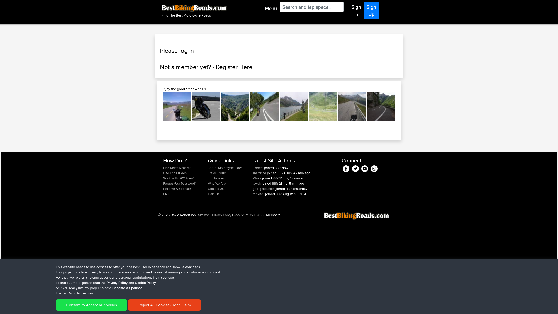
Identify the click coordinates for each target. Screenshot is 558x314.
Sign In (356, 10)
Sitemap (204, 215)
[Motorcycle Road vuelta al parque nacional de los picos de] (381, 106)
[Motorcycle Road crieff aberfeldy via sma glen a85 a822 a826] (264, 106)
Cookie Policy (243, 215)
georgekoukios (264, 188)
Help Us (213, 194)
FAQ (166, 194)
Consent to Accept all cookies (91, 305)
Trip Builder (216, 178)
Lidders (258, 168)
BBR (278, 168)
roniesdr (259, 194)
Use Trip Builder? (175, 173)
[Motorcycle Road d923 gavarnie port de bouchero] (323, 106)
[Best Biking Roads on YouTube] (365, 168)
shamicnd (260, 173)
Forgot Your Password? (180, 183)
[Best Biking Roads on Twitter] (355, 168)
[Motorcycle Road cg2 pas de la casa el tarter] (352, 106)
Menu (271, 8)
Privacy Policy (221, 215)
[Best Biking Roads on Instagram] (374, 168)
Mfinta (257, 178)
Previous (156, 106)
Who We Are (217, 183)
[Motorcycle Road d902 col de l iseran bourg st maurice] (294, 106)
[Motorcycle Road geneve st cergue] (177, 106)
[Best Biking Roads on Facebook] (346, 168)
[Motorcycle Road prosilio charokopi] (235, 106)
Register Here (234, 67)
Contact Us (216, 188)
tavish (257, 183)
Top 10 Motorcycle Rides (225, 168)
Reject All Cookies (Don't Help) (165, 305)
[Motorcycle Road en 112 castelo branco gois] (206, 106)
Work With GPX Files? (178, 178)
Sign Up (371, 10)
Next (402, 106)
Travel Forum (217, 173)
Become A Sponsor (177, 188)
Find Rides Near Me (177, 168)
